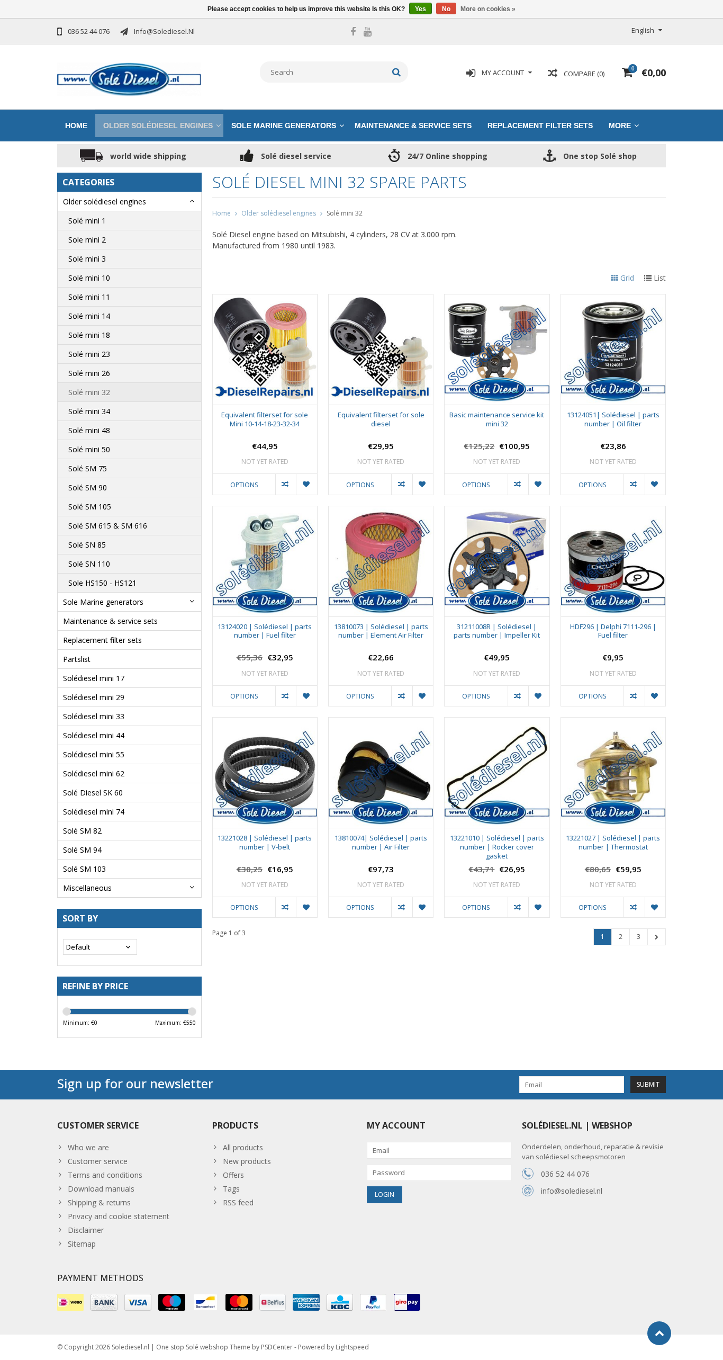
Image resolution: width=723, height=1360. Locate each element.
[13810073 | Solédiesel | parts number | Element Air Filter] (381, 512)
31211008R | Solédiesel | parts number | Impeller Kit (497, 631)
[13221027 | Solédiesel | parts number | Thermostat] (613, 723)
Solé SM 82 (82, 831)
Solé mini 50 (89, 449)
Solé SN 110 (89, 564)
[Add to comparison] (285, 484)
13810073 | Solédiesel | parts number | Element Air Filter (381, 631)
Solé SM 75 (87, 468)
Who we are (88, 1147)
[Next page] (656, 937)
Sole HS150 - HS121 (102, 583)
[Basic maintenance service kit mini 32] (497, 300)
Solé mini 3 (87, 259)
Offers (233, 1175)
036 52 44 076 (565, 1174)
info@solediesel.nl (571, 1191)
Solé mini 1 (87, 221)
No (446, 9)
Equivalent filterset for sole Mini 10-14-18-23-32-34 (264, 419)
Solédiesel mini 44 (93, 735)
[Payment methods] (70, 1302)
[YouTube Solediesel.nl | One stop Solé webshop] (367, 33)
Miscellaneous (87, 888)
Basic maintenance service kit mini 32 (496, 419)
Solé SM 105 (89, 507)
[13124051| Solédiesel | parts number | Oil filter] (613, 300)
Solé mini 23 (89, 354)
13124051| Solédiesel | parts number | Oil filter (613, 419)
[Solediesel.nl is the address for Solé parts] (129, 79)
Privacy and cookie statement (118, 1216)
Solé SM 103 (84, 869)
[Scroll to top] (659, 1333)
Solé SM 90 (87, 487)
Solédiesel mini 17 (93, 678)
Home (76, 125)
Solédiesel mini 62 (93, 773)
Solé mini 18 (89, 335)
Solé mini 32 (89, 392)
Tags (231, 1189)
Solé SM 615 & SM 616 (107, 526)
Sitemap (82, 1244)
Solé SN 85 (87, 545)
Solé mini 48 (89, 430)
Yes (420, 9)
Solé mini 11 (89, 297)
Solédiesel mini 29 (93, 697)
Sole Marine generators (283, 125)
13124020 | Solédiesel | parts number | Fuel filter (265, 631)
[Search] (396, 72)
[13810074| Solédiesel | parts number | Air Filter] (381, 723)
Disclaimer (86, 1230)
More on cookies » (488, 9)
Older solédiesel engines (158, 125)
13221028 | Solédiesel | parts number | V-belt (265, 843)
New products (247, 1161)
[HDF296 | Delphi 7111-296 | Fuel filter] (613, 512)
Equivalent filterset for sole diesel (381, 419)
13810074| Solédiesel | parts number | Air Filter (381, 843)
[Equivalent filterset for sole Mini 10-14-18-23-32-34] (265, 300)
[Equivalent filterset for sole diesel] (381, 300)
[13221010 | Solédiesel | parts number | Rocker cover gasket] (497, 723)
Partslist (77, 659)
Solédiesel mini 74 (93, 812)
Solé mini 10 (89, 278)
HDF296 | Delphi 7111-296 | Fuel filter (613, 631)
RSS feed (238, 1202)
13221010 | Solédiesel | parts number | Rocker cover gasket (497, 847)
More (620, 125)
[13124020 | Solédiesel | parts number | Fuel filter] (265, 512)
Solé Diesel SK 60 (93, 793)
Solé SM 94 (82, 850)
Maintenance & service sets (413, 125)
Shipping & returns (99, 1202)
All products (243, 1147)
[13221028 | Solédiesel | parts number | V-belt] (265, 723)
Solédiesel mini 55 (93, 754)
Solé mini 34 (89, 411)
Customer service (98, 1161)
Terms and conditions (105, 1175)
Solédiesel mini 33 (93, 716)
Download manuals (101, 1189)
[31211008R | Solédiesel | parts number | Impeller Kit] (497, 512)
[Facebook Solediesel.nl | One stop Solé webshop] (353, 33)
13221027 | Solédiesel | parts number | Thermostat (613, 843)
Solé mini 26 (89, 373)
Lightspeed (352, 1347)
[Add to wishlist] (306, 484)
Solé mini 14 (89, 316)
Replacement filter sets (540, 125)
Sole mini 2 (87, 240)
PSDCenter (277, 1347)
